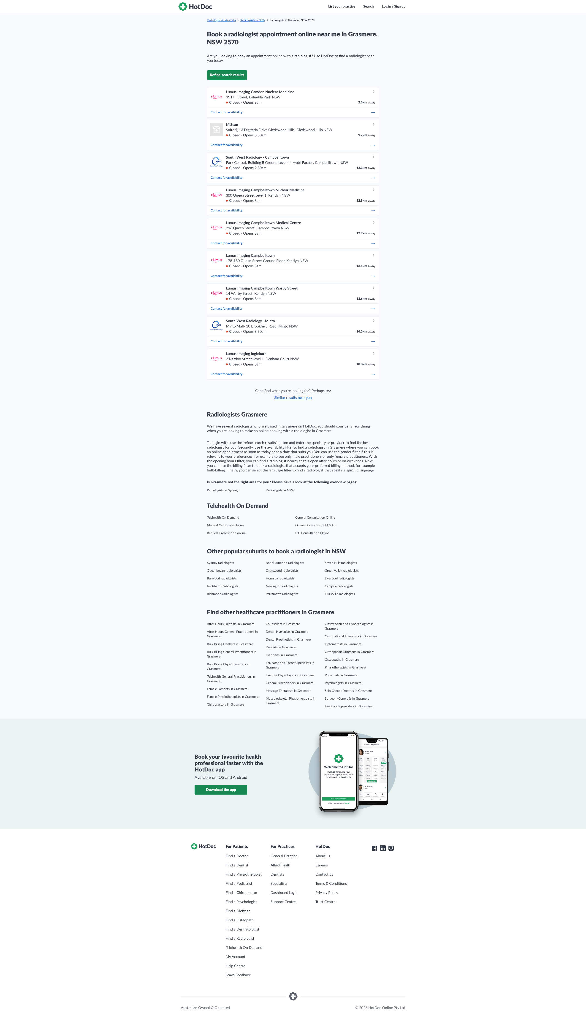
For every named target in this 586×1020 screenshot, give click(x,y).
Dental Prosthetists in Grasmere (288, 639)
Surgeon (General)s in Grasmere (347, 698)
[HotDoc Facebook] (374, 848)
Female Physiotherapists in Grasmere (232, 696)
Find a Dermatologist (242, 929)
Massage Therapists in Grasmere (288, 691)
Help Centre (235, 966)
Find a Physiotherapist (244, 874)
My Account (235, 957)
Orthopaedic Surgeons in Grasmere (349, 652)
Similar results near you (293, 398)
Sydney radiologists (220, 563)
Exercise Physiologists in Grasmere (290, 675)
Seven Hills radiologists (341, 563)
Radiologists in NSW (252, 20)
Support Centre (283, 902)
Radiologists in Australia (221, 20)
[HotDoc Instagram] (391, 848)
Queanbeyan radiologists (224, 570)
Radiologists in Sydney (222, 490)
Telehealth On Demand (223, 517)
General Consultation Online (315, 517)
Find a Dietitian (238, 911)
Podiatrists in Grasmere (341, 675)
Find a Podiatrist (239, 883)
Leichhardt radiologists (222, 586)
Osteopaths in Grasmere (342, 659)
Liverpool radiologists (339, 578)
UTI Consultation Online (312, 533)
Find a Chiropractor (241, 893)
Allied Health (281, 865)
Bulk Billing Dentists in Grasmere (230, 644)
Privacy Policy (326, 893)
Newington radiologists (282, 586)
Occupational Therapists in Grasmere (351, 636)
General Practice (284, 856)
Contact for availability (226, 112)
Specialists (279, 883)
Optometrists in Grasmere (343, 644)
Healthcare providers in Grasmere (348, 706)
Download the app (221, 790)
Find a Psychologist (241, 902)
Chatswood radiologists (282, 570)
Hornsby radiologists (280, 578)
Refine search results (227, 75)
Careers (321, 865)
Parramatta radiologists (282, 594)
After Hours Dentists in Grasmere (230, 624)
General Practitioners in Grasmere (289, 683)
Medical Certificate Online (225, 525)
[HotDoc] (195, 6)
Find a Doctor (237, 856)
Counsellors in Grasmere (283, 624)
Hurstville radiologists (340, 594)
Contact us (324, 874)
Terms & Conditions (331, 883)
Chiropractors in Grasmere (225, 704)
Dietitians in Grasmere (281, 655)
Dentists (277, 874)
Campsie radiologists (339, 586)
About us (322, 856)
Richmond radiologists (222, 594)
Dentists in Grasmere (281, 647)
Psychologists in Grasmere (343, 683)
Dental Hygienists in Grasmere (287, 631)
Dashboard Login (284, 893)
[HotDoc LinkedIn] (383, 848)
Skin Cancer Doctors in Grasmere (348, 691)
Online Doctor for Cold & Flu (315, 525)
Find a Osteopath (240, 920)
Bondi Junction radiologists (285, 563)
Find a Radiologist (240, 938)
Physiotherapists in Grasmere (345, 667)
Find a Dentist (237, 865)
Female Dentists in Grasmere (227, 689)
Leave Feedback (238, 975)
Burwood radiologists (222, 578)
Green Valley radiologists (342, 570)
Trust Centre (325, 902)
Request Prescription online (226, 533)
